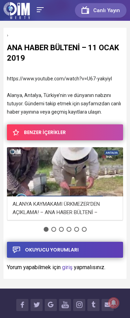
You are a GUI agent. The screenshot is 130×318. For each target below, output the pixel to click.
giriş (67, 267)
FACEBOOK (22, 305)
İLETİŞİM (108, 305)
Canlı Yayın (106, 10)
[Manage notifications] (113, 302)
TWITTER (37, 305)
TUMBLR (93, 305)
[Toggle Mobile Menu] (39, 9)
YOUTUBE (65, 305)
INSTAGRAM (79, 305)
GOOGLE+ (51, 305)
